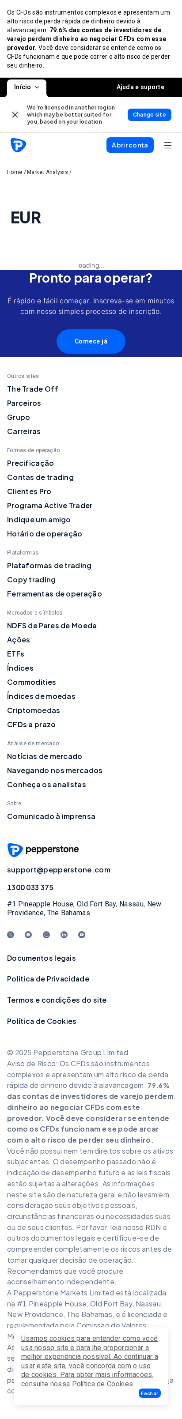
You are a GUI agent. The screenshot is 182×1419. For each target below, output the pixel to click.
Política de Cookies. (103, 1384)
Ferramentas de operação (54, 593)
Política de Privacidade (48, 978)
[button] (150, 1393)
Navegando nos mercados (55, 770)
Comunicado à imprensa (51, 816)
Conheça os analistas (46, 784)
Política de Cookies (42, 1021)
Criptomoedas (34, 710)
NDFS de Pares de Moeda (52, 625)
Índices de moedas (41, 696)
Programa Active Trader (50, 505)
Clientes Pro (29, 491)
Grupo (18, 417)
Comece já (91, 341)
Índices (20, 667)
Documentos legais (41, 958)
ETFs (15, 653)
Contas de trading (40, 477)
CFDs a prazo (31, 724)
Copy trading (31, 579)
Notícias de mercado (45, 756)
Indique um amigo (39, 519)
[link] (15, 114)
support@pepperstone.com (58, 869)
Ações (18, 639)
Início (22, 87)
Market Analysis (47, 172)
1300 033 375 (30, 887)
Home (14, 172)
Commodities (31, 682)
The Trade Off (32, 388)
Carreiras (24, 431)
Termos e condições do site (57, 1000)
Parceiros (24, 403)
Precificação (30, 463)
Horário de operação (45, 533)
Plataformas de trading (49, 565)
